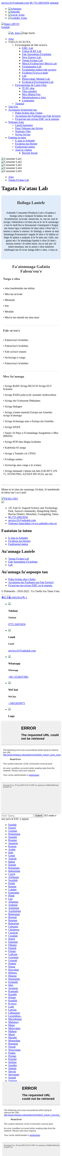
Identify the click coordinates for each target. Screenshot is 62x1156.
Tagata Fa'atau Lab (32, 60)
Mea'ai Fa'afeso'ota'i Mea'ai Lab (39, 63)
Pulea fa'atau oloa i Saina (28, 112)
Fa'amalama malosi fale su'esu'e (39, 69)
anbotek (54, 2)
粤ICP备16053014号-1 (14, 597)
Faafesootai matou (25, 146)
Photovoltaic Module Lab (36, 78)
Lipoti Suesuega (24, 125)
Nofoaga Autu (16, 122)
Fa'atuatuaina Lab (31, 66)
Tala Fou (13, 106)
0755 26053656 (16, 624)
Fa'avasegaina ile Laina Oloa (30, 85)
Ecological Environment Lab (37, 82)
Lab (24, 75)
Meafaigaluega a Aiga (34, 97)
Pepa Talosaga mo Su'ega (29, 128)
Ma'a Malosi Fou (31, 94)
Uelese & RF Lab (31, 51)
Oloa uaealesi (29, 91)
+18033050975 (16, 703)
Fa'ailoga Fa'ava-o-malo (35, 72)
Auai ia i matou (23, 149)
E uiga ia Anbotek (25, 140)
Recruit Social (29, 152)
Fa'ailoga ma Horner (26, 143)
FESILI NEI (11, 498)
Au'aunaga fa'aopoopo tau (22, 109)
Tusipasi (19, 103)
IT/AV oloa (28, 88)
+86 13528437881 (18, 676)
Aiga (11, 38)
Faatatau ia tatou (17, 137)
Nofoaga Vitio (23, 131)
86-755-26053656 (39, 2)
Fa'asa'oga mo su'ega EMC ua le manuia (37, 119)
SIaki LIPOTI (11, 24)
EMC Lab (27, 48)
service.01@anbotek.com (15, 2)
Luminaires (28, 100)
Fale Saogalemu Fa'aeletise (36, 54)
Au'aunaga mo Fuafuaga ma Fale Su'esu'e (38, 115)
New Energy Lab (31, 57)
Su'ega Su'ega (22, 134)
